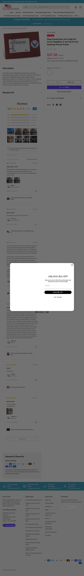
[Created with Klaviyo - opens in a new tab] (42, 312)
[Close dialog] (72, 265)
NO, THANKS (58, 297)
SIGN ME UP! (58, 292)
